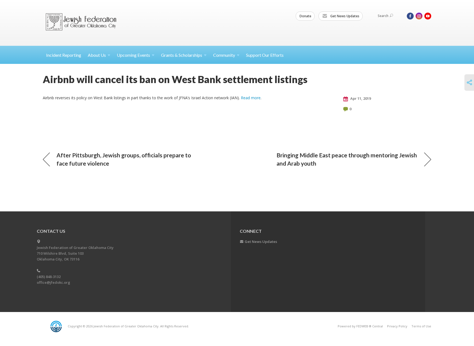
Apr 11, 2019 (360, 98)
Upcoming (133, 55)
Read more (251, 97)
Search (383, 15)
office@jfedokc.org (53, 282)
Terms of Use (421, 326)
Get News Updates (344, 16)
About (97, 55)
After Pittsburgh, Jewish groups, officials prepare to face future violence (124, 159)
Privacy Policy (397, 326)
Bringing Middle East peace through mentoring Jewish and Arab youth (346, 159)
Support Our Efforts (265, 55)
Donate (305, 16)
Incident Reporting (63, 55)
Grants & (181, 55)
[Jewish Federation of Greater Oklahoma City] (83, 23)
